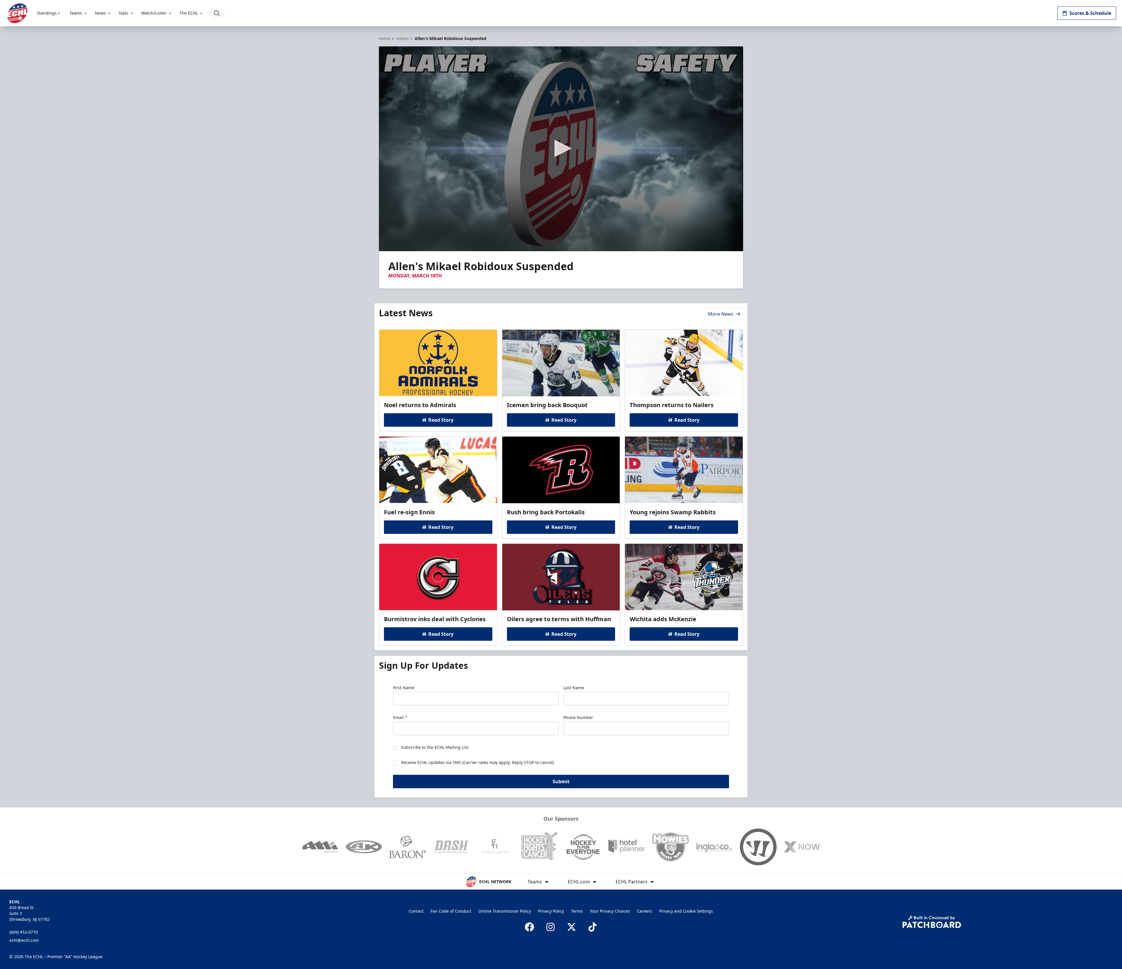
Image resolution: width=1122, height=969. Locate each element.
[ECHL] (17, 13)
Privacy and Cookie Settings (686, 911)
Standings (47, 13)
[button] (561, 148)
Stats (123, 13)
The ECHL (188, 13)
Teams (76, 13)
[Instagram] (550, 927)
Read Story (440, 420)
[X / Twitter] (571, 927)
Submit (561, 781)
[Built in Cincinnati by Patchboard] (932, 922)
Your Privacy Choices (610, 911)
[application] (561, 148)
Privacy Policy (551, 911)
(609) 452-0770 (23, 932)
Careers (644, 911)
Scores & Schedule (1090, 13)
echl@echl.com (24, 940)
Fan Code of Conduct (451, 911)
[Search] (216, 13)
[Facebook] (529, 927)
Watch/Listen (154, 13)
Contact (416, 911)
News (100, 13)
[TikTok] (592, 927)
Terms (577, 911)
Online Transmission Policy (504, 911)
